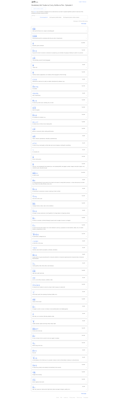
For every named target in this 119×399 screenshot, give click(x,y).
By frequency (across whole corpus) (71, 17)
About (57, 397)
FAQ (61, 397)
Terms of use (79, 397)
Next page (83, 23)
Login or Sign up (82, 1)
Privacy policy (72, 397)
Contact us (66, 397)
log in (35, 11)
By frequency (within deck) (55, 17)
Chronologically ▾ (44, 17)
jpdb (34, 1)
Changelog (85, 397)
